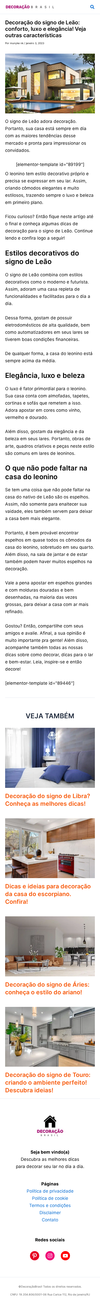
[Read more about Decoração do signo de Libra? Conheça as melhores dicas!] (50, 757)
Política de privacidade (50, 1191)
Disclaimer (50, 1212)
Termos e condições (50, 1205)
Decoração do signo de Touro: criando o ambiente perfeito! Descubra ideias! (48, 1082)
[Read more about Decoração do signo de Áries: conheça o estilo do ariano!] (50, 945)
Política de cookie (50, 1198)
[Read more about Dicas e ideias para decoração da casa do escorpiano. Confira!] (50, 847)
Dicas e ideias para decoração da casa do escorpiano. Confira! (48, 894)
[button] (92, 7)
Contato (50, 1219)
